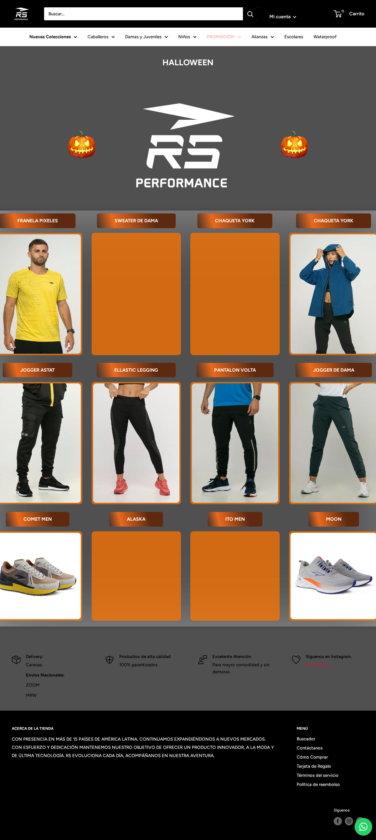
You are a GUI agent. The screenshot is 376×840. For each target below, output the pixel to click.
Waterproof (325, 36)
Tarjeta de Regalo (314, 766)
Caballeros (98, 36)
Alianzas (259, 36)
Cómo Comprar (312, 757)
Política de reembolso (318, 784)
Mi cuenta (280, 16)
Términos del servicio (317, 775)
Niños (184, 36)
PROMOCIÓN (221, 36)
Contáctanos (310, 748)
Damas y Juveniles (143, 36)
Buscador (306, 739)
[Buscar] (250, 13)
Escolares (293, 36)
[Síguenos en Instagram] (349, 821)
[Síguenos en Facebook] (338, 821)
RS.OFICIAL (317, 664)
